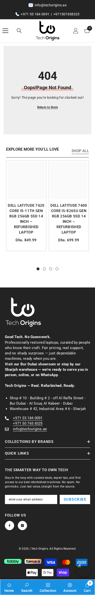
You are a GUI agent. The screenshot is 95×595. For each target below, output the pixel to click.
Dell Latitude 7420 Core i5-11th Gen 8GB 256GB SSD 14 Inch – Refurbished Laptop (26, 218)
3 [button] (50, 268)
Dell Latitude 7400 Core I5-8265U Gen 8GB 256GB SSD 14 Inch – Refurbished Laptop (68, 218)
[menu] (5, 31)
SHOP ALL (80, 151)
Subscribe (75, 499)
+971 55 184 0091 (35, 14)
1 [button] (38, 268)
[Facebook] (9, 525)
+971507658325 (66, 14)
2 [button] (44, 268)
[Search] (19, 31)
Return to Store (47, 107)
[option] (26, 205)
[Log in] (75, 30)
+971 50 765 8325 (28, 423)
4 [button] (57, 268)
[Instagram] (22, 525)
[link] (27, 587)
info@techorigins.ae (30, 429)
